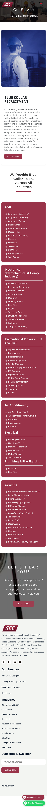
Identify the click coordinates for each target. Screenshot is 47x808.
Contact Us (13, 156)
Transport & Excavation (11, 743)
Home (12, 16)
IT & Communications (10, 729)
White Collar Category (10, 687)
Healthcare (6, 693)
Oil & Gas (5, 738)
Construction (6, 710)
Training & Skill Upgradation (13, 682)
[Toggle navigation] (41, 4)
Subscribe (10, 770)
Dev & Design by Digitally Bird (14, 791)
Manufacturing (7, 733)
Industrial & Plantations (11, 724)
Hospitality (5, 719)
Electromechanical (9, 714)
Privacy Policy (7, 786)
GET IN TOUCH (23, 603)
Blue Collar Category (10, 676)
